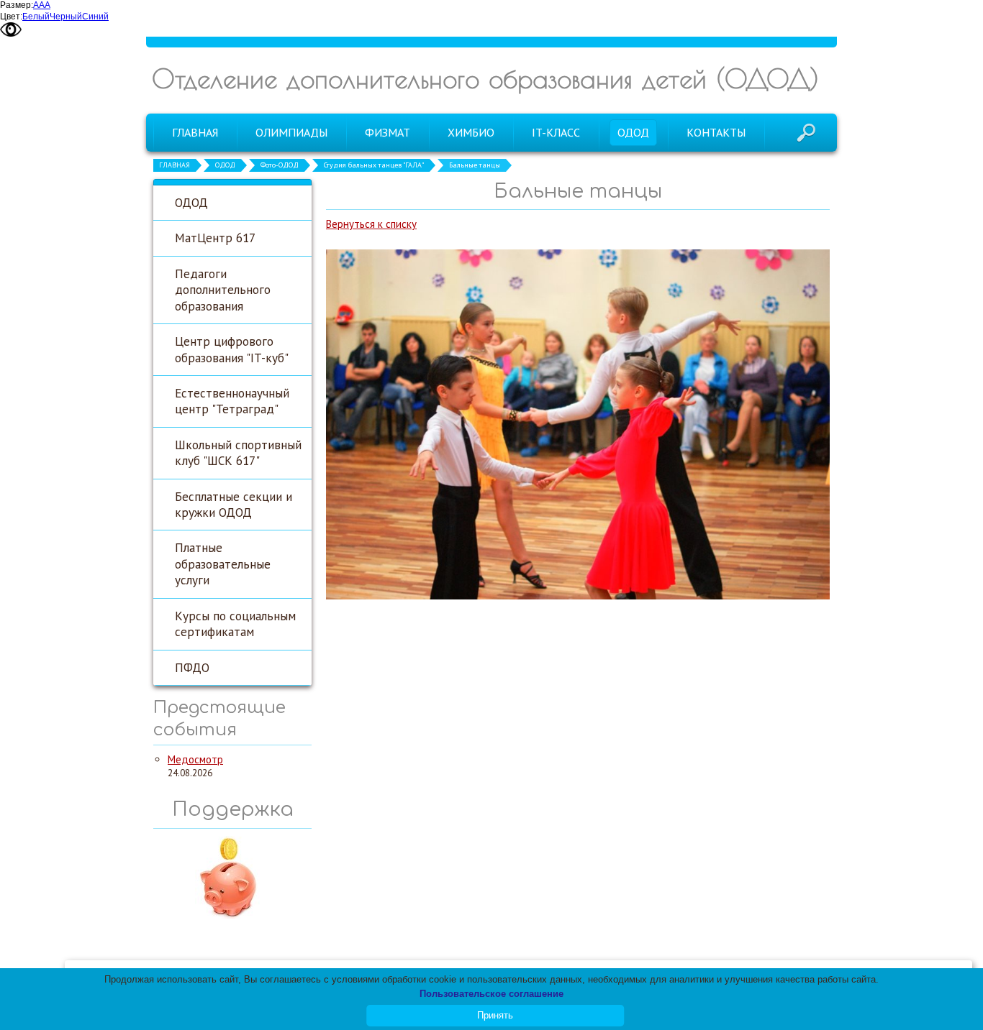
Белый (36, 17)
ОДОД (225, 165)
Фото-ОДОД (280, 165)
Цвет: (11, 17)
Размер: (16, 5)
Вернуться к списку (371, 224)
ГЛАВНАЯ (174, 165)
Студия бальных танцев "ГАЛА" (374, 165)
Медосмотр (195, 759)
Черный (66, 17)
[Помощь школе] (232, 916)
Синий (95, 17)
